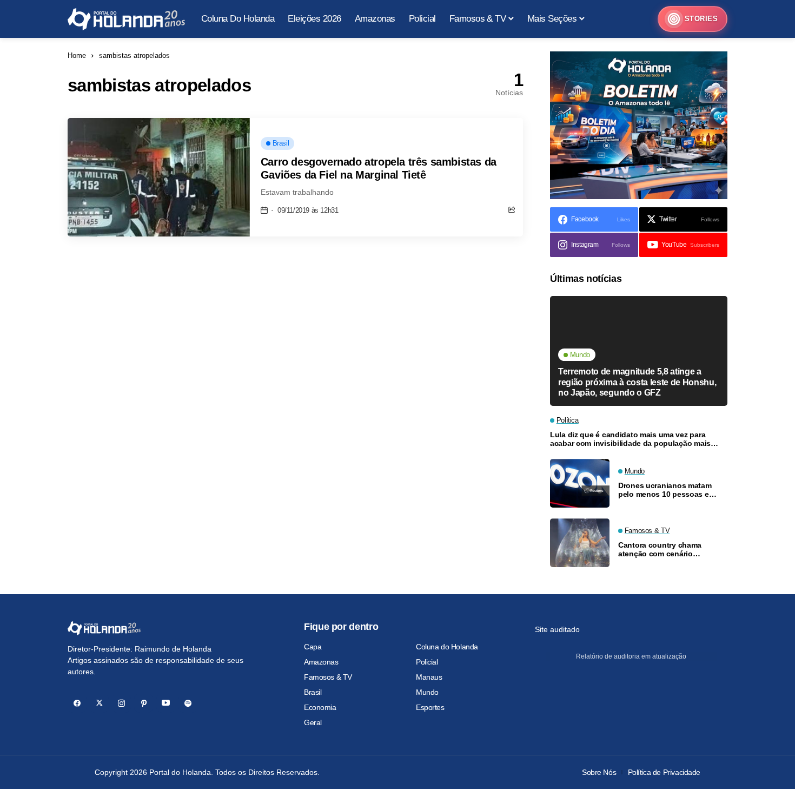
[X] (99, 703)
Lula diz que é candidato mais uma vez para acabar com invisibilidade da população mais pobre (630, 439)
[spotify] (187, 703)
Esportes (430, 707)
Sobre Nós (599, 772)
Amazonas (321, 662)
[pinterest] (143, 703)
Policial (427, 662)
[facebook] (77, 703)
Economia (320, 707)
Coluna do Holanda (447, 646)
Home (77, 55)
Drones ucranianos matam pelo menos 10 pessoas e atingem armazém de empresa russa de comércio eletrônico (671, 490)
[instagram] (121, 703)
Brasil (312, 692)
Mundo (427, 692)
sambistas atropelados (134, 55)
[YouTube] (165, 703)
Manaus (429, 677)
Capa (312, 646)
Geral (313, 722)
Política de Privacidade (664, 772)
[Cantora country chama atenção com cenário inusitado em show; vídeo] (580, 542)
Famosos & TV (328, 677)
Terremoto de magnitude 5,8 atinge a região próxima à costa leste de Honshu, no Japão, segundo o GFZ (637, 382)
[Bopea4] (126, 19)
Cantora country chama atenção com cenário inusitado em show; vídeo (664, 550)
